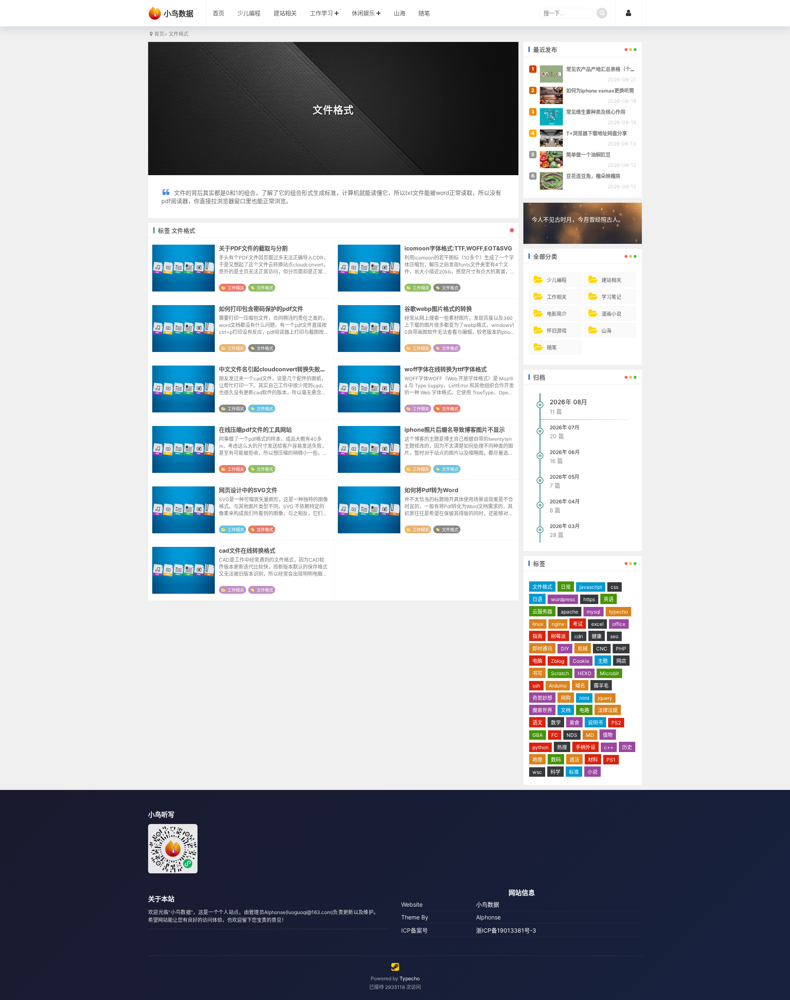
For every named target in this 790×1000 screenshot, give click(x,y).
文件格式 (265, 287)
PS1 (611, 760)
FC (554, 735)
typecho (618, 612)
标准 (574, 772)
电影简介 (557, 314)
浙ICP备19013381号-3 (506, 930)
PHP (621, 649)
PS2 (616, 723)
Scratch (560, 673)
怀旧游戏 (557, 331)
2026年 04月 (565, 501)
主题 (603, 661)
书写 (537, 673)
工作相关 (236, 287)
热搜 (562, 747)
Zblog (557, 661)
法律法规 (608, 710)
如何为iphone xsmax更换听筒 (600, 91)
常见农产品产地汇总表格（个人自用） (608, 69)
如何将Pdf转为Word (431, 489)
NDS (572, 735)
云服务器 (542, 612)
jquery (605, 698)
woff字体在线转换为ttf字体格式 (445, 369)
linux (537, 624)
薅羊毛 (601, 686)
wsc (537, 772)
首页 (218, 12)
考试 (578, 624)
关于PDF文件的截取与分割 (253, 248)
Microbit (609, 673)
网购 (566, 698)
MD (590, 735)
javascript (590, 587)
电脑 (537, 661)
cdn (578, 636)
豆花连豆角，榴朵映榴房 (593, 176)
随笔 (424, 12)
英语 (608, 599)
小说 (592, 772)
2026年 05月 (564, 477)
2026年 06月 (565, 452)
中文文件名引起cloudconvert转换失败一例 (275, 369)
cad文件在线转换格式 (247, 550)
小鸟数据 (487, 904)
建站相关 (285, 12)
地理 (537, 760)
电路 (584, 710)
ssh (536, 686)
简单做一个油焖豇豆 (588, 155)
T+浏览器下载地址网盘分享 (596, 133)
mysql (593, 612)
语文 (537, 723)
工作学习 (321, 12)
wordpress (563, 599)
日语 (537, 599)
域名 (580, 686)
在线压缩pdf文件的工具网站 (255, 429)
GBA (537, 735)
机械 (583, 649)
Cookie (581, 661)
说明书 (595, 723)
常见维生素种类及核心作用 (595, 112)
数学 (556, 723)
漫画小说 (611, 314)
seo (614, 636)
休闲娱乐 (363, 12)
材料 (593, 760)
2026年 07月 (564, 427)
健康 (597, 636)
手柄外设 (585, 747)
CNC (601, 649)
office (618, 624)
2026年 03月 (565, 526)
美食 (574, 723)
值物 (608, 735)
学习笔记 (611, 297)
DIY (565, 649)
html (584, 698)
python (540, 747)
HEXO (584, 673)
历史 (627, 747)
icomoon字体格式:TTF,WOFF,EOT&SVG (458, 248)
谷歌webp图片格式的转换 (438, 308)
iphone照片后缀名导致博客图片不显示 (454, 429)
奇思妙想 (542, 698)
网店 (621, 661)
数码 (556, 760)
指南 (537, 636)
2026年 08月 (568, 402)
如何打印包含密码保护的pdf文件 (261, 308)
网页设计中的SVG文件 (248, 489)
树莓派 (558, 636)
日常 (566, 587)
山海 (399, 12)
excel (597, 624)
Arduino (558, 686)
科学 (555, 772)
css (614, 587)
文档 (566, 710)
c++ (608, 747)
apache (569, 612)
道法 (574, 760)
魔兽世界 (542, 710)
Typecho (410, 978)
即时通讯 (542, 649)
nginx (558, 624)
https (589, 599)
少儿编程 (248, 12)
